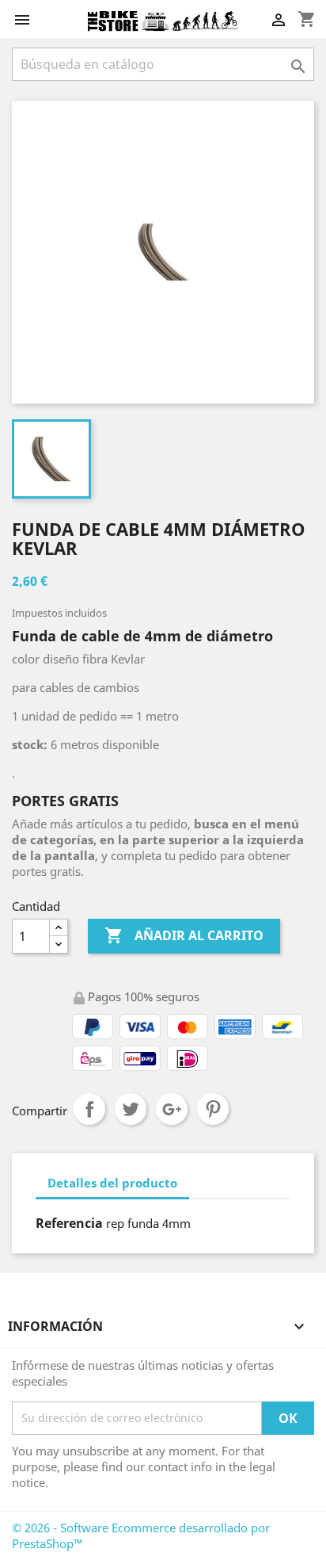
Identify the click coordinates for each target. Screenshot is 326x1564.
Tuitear (130, 1109)
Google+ (172, 1109)
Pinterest (213, 1109)
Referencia (69, 1223)
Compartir (89, 1109)
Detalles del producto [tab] (112, 1183)
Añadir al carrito (183, 935)
